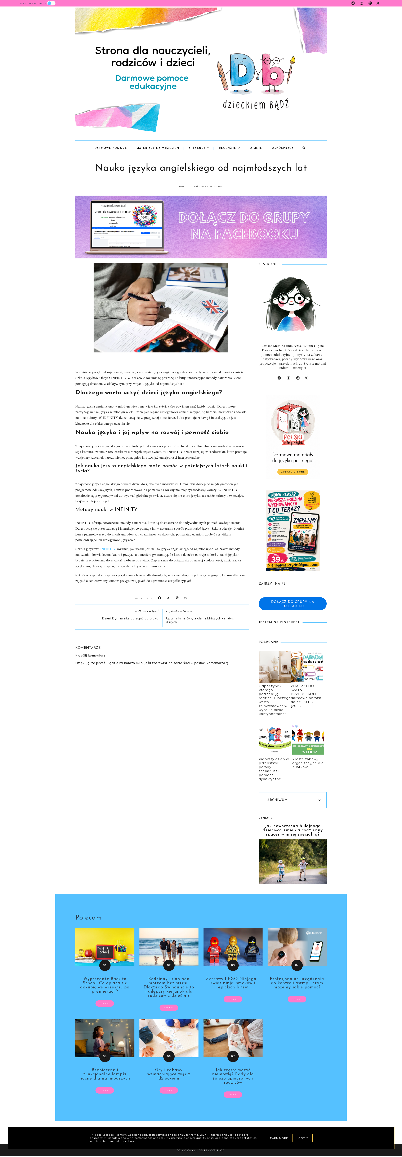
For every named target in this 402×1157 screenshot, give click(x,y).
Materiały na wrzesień (158, 148)
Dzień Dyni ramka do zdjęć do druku (130, 618)
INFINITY (108, 549)
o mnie (256, 148)
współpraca (283, 148)
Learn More (278, 1138)
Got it (303, 1138)
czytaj (105, 1003)
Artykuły (198, 148)
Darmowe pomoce (111, 148)
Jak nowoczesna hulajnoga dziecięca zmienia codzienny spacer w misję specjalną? (293, 830)
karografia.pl (212, 1151)
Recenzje (228, 148)
